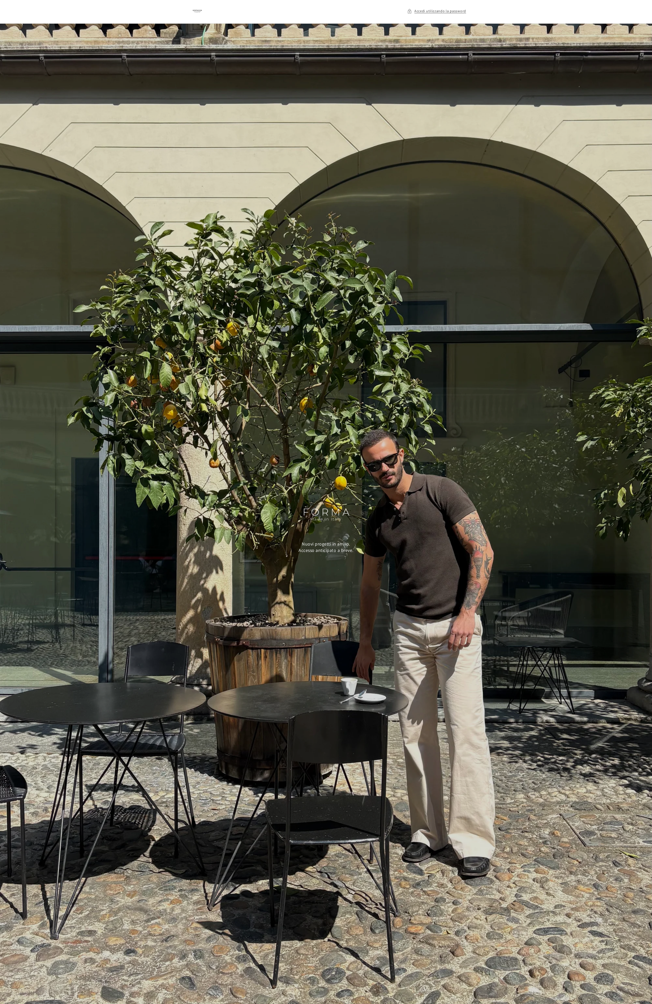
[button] (436, 11)
